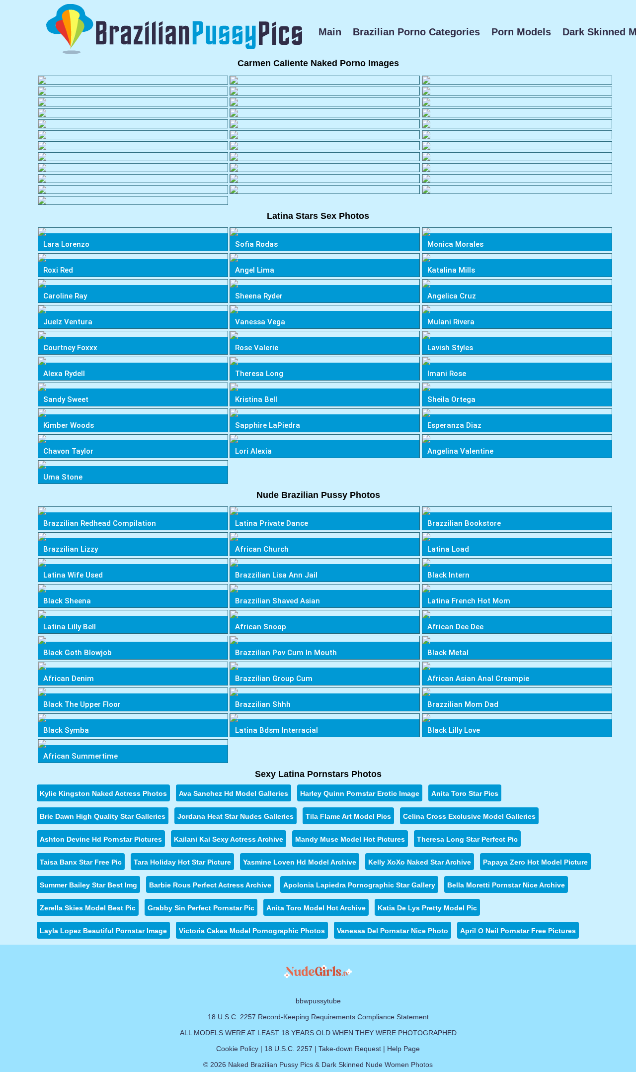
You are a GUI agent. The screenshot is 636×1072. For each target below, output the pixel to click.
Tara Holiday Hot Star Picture (182, 862)
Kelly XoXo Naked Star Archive (419, 862)
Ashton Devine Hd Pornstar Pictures (101, 839)
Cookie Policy (237, 1049)
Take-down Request (349, 1049)
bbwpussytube (318, 1001)
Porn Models (521, 31)
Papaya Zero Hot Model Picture (535, 862)
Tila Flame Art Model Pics (348, 816)
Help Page (403, 1049)
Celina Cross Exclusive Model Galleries (469, 816)
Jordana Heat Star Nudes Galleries (235, 816)
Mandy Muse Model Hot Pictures (350, 839)
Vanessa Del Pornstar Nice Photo (392, 931)
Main (329, 31)
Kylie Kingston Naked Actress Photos (103, 793)
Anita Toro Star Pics (464, 793)
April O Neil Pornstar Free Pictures (518, 931)
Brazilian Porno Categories (416, 31)
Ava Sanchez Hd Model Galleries (233, 793)
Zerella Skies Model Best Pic (88, 908)
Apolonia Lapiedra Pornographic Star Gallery (359, 885)
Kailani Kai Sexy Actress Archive (228, 839)
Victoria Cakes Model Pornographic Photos (252, 931)
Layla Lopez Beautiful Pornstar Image (103, 931)
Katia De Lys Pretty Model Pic (427, 908)
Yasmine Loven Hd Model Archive (299, 862)
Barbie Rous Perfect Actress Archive (210, 885)
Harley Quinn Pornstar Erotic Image (359, 793)
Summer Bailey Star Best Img (88, 885)
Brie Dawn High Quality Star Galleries (102, 816)
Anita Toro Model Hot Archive (316, 908)
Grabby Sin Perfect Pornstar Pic (201, 908)
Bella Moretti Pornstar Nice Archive (506, 885)
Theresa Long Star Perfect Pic (467, 839)
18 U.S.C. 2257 (288, 1049)
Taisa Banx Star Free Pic (81, 862)
